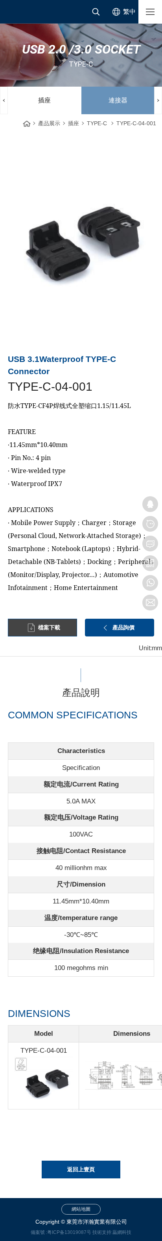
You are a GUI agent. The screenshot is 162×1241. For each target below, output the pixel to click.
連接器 (118, 100)
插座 (44, 100)
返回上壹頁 (81, 1169)
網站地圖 (81, 1209)
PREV (4, 100)
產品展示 (49, 123)
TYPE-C (97, 123)
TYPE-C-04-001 (136, 123)
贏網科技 (121, 1232)
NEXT (158, 100)
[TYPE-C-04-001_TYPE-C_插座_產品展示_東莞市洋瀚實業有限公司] (31, 12)
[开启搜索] (96, 12)
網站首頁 (27, 121)
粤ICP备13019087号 (69, 1232)
